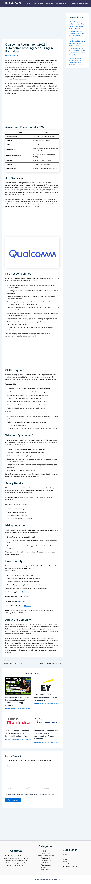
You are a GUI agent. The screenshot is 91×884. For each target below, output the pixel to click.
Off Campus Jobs (45, 865)
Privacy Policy (67, 864)
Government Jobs (62, 4)
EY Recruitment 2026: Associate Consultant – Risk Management (45, 697)
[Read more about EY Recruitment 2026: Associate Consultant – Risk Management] (46, 684)
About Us (66, 857)
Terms (65, 861)
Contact (65, 859)
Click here (25, 592)
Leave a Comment (10, 708)
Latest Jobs (49, 4)
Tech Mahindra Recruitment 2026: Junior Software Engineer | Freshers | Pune (17, 733)
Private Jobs (38, 4)
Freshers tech (45, 858)
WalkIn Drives (45, 870)
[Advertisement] (32, 26)
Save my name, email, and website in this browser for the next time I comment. (31, 794)
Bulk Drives (45, 851)
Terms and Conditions (70, 866)
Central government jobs (79, 4)
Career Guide (45, 853)
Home (29, 4)
